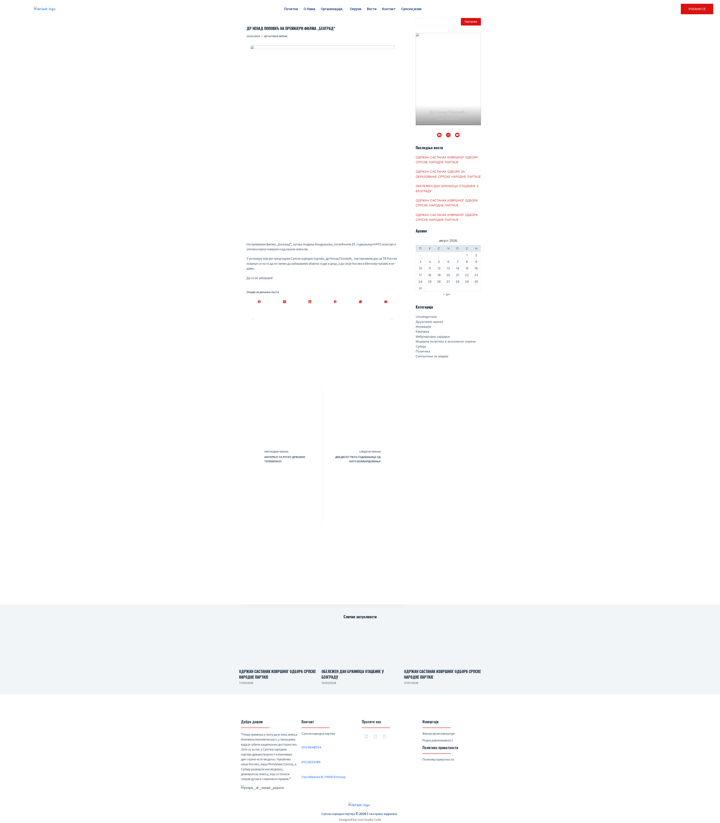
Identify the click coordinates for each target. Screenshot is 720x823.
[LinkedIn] (309, 301)
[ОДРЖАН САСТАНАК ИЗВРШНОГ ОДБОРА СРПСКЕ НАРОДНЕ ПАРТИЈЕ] (277, 644)
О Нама (309, 9)
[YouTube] (457, 135)
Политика (423, 351)
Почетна (291, 9)
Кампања (422, 331)
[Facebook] (259, 301)
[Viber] (335, 301)
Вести (371, 9)
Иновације (423, 326)
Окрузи (355, 9)
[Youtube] (384, 736)
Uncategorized (426, 317)
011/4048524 (311, 747)
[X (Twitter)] (284, 301)
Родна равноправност (437, 740)
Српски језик (411, 9)
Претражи (471, 21)
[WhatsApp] (360, 301)
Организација (331, 9)
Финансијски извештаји (438, 733)
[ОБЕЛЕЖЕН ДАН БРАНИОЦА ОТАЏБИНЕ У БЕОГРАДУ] (360, 644)
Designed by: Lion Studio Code (360, 820)
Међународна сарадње (433, 336)
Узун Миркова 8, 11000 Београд (323, 777)
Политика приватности (438, 759)
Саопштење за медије (432, 356)
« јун (446, 294)
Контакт (389, 9)
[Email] (385, 301)
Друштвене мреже (275, 36)
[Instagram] (448, 135)
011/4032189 (311, 762)
